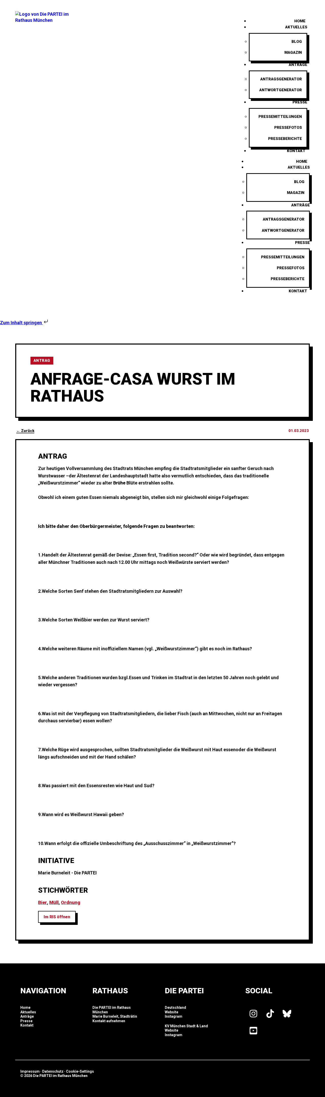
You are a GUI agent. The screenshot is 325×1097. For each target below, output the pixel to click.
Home (301, 161)
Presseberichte (285, 138)
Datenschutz (52, 1071)
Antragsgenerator (281, 79)
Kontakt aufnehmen (108, 1021)
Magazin (293, 52)
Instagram (173, 1016)
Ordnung (70, 902)
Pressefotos (288, 127)
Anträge (298, 64)
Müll (54, 902)
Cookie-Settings (80, 1071)
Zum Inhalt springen (21, 322)
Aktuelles (296, 27)
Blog (296, 41)
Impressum (30, 1071)
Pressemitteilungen (280, 116)
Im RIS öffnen (57, 916)
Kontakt (296, 151)
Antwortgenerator (280, 90)
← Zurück (25, 430)
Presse (299, 102)
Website (171, 1012)
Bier (42, 902)
